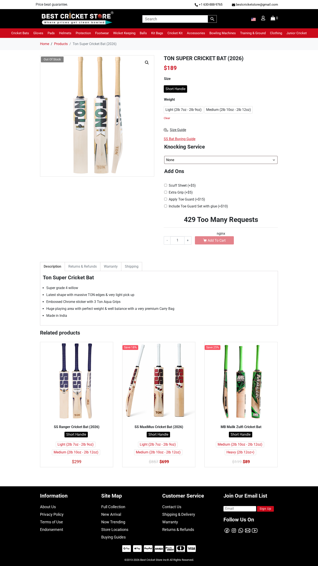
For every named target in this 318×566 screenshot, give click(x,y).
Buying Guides (113, 537)
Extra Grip (181, 192)
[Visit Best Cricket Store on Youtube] (254, 530)
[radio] (175, 89)
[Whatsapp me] (240, 530)
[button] (20, 33)
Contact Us (171, 507)
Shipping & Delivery (178, 514)
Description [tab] (52, 266)
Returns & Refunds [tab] (82, 266)
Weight (169, 99)
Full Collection (113, 507)
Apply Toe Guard (187, 199)
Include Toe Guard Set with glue (198, 206)
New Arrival (111, 514)
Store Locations (114, 529)
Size (167, 79)
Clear (167, 118)
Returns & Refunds (178, 529)
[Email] (247, 530)
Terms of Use (51, 522)
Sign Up (265, 508)
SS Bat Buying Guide (179, 139)
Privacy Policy (52, 514)
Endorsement (51, 529)
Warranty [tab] (111, 266)
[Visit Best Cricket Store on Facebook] (226, 530)
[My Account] (263, 19)
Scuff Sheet (182, 185)
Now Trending (113, 522)
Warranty (170, 522)
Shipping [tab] (131, 266)
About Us (48, 507)
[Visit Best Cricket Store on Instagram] (233, 530)
